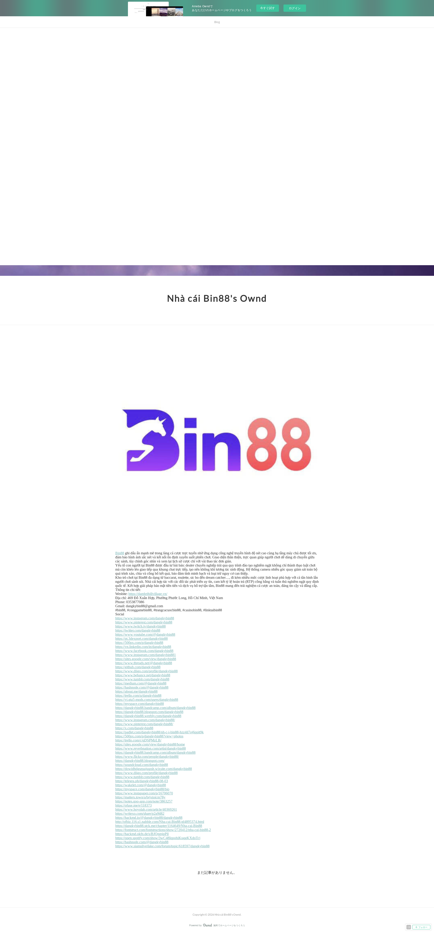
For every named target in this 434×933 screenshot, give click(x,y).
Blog (217, 22)
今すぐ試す (267, 8)
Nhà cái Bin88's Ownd (217, 298)
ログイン (295, 8)
